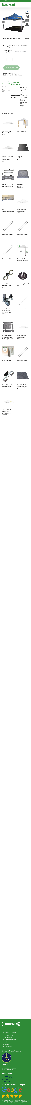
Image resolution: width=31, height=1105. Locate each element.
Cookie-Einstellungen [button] (20, 1101)
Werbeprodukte (10, 1040)
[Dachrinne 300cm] (23, 295)
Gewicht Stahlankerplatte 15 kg (22, 157)
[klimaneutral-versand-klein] (6, 1053)
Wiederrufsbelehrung (15, 1104)
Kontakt (7, 1044)
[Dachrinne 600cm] (23, 221)
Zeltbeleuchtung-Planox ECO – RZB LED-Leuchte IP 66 (7, 184)
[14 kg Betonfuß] (8, 347)
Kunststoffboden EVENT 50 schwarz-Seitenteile (22, 185)
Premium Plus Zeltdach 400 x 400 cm (21, 211)
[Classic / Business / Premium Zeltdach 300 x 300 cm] (8, 142)
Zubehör (15, 75)
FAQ (6, 1042)
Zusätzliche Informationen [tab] (5, 82)
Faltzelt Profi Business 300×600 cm (22, 260)
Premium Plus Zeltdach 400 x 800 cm (6, 132)
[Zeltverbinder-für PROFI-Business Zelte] (8, 270)
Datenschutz (10, 1103)
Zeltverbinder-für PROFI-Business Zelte (7, 285)
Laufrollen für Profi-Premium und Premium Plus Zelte (8, 311)
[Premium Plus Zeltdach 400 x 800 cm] (8, 117)
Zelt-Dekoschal (21, 131)
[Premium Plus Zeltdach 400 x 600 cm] (23, 322)
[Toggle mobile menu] (28, 4)
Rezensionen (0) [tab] (5, 91)
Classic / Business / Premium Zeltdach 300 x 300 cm (7, 158)
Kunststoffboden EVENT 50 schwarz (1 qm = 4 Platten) (22, 386)
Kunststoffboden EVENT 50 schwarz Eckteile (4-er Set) (7, 337)
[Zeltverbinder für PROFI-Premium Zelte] (8, 371)
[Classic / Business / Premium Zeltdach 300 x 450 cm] (8, 396)
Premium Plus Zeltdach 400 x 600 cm (21, 337)
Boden (20, 75)
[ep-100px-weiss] (11, 1022)
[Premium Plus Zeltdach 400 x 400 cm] (23, 196)
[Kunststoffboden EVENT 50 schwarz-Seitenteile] (23, 169)
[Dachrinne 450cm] (8, 245)
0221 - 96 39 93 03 (9, 0)
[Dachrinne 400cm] (8, 221)
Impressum (17, 1103)
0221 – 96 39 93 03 (8, 1070)
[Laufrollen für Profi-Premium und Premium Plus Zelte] (8, 295)
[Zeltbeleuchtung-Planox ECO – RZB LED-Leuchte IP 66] (8, 169)
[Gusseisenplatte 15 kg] (23, 270)
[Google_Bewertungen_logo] (12, 1087)
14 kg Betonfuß (6, 361)
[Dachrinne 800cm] (23, 347)
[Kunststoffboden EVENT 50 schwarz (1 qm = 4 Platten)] (23, 371)
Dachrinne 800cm (22, 361)
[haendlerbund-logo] (7, 1076)
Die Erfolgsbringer (9, 1101)
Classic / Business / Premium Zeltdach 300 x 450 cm (7, 412)
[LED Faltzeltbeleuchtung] (8, 196)
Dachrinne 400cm (7, 235)
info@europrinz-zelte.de (20, 0)
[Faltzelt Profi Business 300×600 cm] (23, 245)
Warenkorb (8, 1047)
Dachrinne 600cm (22, 235)
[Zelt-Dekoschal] (23, 117)
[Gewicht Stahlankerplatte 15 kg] (23, 142)
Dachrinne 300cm (22, 309)
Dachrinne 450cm (7, 259)
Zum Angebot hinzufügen (11, 67)
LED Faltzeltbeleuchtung (8, 210)
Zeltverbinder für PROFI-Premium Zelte (7, 386)
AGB (22, 1103)
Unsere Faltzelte (10, 1033)
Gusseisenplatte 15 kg (23, 284)
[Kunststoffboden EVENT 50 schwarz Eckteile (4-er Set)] (8, 322)
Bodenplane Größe (8, 51)
